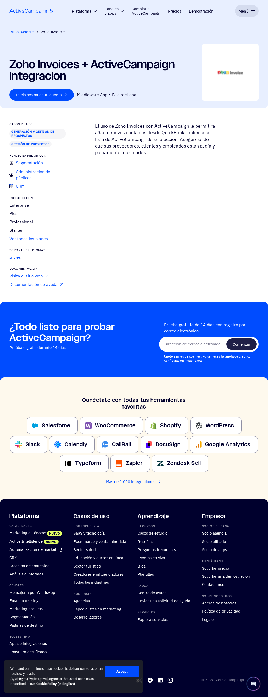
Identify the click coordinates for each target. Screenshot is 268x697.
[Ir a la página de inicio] (31, 11)
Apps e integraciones (28, 643)
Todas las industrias (91, 582)
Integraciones (22, 32)
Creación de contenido (29, 565)
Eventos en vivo (151, 557)
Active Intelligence (26, 541)
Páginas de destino (26, 625)
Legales (208, 619)
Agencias (82, 600)
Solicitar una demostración (226, 576)
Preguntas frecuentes (157, 549)
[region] (73, 676)
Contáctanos (213, 584)
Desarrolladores (88, 617)
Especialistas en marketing (97, 608)
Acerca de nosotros (219, 602)
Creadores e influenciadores (99, 574)
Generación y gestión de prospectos (32, 133)
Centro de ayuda (152, 592)
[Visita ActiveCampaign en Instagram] (170, 680)
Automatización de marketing (35, 549)
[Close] (138, 680)
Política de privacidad (221, 611)
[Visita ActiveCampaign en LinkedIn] (160, 680)
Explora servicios (153, 619)
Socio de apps (214, 549)
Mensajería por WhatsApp (32, 592)
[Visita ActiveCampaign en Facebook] (150, 680)
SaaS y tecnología (89, 533)
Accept (122, 671)
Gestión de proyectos (30, 144)
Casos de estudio (153, 533)
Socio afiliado (214, 541)
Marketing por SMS (26, 608)
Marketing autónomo (27, 533)
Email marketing (23, 600)
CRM (13, 557)
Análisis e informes (26, 573)
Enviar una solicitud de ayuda (164, 600)
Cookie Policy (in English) (55, 684)
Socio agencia (214, 533)
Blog (142, 566)
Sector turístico (87, 566)
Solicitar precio (215, 568)
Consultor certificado (28, 651)
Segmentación (22, 617)
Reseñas (145, 541)
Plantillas (146, 574)
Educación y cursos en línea (98, 557)
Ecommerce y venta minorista (100, 541)
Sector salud (85, 549)
